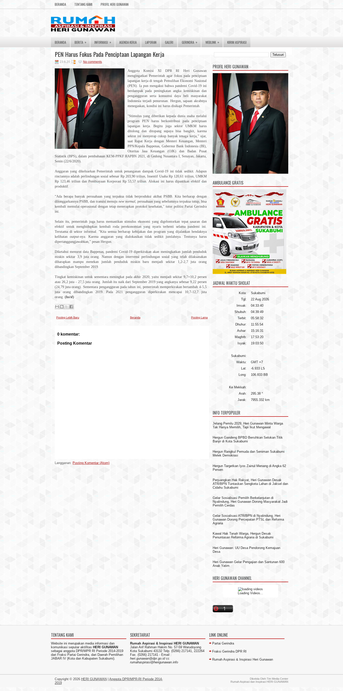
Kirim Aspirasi (237, 42)
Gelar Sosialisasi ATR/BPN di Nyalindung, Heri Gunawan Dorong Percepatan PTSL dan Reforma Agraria (248, 519)
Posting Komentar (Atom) (91, 463)
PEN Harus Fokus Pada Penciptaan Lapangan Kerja (109, 54)
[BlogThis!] (61, 306)
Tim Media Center (277, 678)
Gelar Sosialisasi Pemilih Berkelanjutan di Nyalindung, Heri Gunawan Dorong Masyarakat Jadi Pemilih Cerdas (250, 501)
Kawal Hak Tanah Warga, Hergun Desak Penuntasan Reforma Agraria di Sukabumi (243, 535)
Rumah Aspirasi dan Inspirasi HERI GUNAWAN (259, 681)
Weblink (212, 42)
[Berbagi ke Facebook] (71, 306)
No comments (92, 62)
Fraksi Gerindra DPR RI (229, 651)
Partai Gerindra (223, 643)
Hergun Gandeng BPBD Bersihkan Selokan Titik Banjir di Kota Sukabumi (248, 439)
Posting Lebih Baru (67, 317)
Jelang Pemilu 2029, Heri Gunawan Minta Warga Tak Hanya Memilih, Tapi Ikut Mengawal (248, 425)
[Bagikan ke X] (66, 306)
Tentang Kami (83, 4)
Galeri (169, 42)
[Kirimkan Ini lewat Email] (57, 306)
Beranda (60, 4)
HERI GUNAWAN (94, 679)
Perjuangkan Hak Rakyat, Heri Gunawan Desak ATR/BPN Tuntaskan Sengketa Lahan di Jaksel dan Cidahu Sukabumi (250, 483)
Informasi (102, 42)
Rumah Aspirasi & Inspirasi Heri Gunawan (242, 659)
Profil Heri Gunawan (115, 4)
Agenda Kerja (128, 42)
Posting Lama (199, 317)
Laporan (150, 42)
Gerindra (189, 42)
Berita (80, 42)
